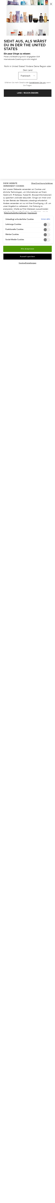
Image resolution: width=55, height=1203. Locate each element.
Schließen (51, 4)
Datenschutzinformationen (15, 213)
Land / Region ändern (27, 93)
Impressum (32, 213)
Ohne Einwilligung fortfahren (42, 183)
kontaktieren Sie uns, (37, 82)
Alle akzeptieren (27, 249)
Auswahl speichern (27, 256)
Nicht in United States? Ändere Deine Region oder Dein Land (27, 68)
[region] (27, 691)
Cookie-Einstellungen (27, 263)
